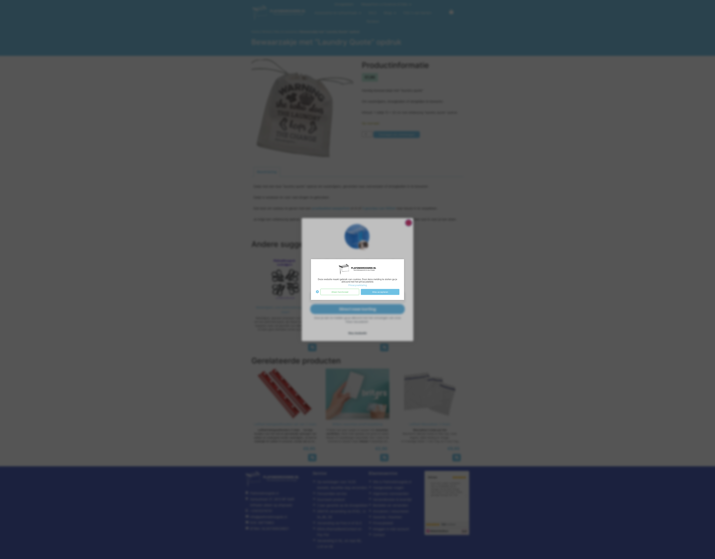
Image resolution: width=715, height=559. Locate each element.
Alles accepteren (380, 291)
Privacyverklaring (357, 285)
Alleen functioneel (339, 291)
